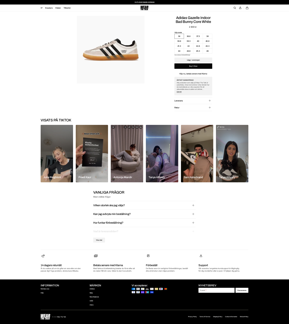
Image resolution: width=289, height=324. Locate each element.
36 (181, 37)
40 (200, 42)
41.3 (180, 47)
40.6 (209, 42)
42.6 (199, 47)
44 (181, 52)
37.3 (199, 37)
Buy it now (193, 66)
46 (209, 52)
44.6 (190, 52)
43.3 (209, 47)
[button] (234, 7)
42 (190, 47)
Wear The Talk (61, 317)
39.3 (190, 42)
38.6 (180, 42)
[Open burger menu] (41, 7)
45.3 (199, 52)
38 (209, 37)
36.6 (190, 37)
